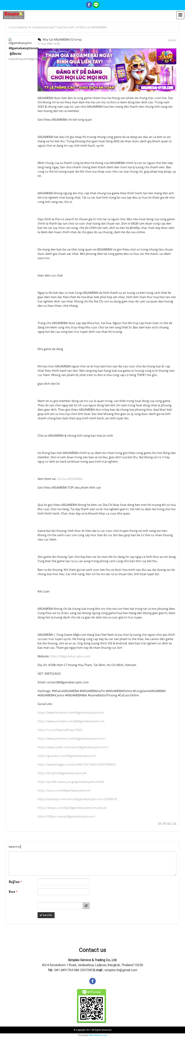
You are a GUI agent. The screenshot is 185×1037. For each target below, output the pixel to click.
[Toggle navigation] (180, 15)
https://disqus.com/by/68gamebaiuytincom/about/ (72, 808)
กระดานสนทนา (19, 27)
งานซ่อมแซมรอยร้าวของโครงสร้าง (54, 27)
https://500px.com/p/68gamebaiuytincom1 (67, 816)
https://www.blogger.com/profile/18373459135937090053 (77, 764)
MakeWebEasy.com (98, 1035)
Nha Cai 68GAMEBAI (93, 27)
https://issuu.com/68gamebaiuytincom (64, 790)
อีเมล (13, 892)
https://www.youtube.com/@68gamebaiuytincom (71, 721)
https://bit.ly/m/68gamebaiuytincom (62, 773)
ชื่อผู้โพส (15, 882)
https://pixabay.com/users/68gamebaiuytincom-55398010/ (77, 799)
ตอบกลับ (47, 915)
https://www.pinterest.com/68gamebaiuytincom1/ (72, 739)
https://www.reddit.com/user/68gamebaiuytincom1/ (73, 747)
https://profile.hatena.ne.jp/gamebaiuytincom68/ (71, 782)
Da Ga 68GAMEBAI (70, 479)
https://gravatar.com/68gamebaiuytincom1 (67, 756)
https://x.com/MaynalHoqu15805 (60, 730)
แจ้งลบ (172, 40)
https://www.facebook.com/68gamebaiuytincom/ (71, 713)
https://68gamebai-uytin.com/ (70, 656)
